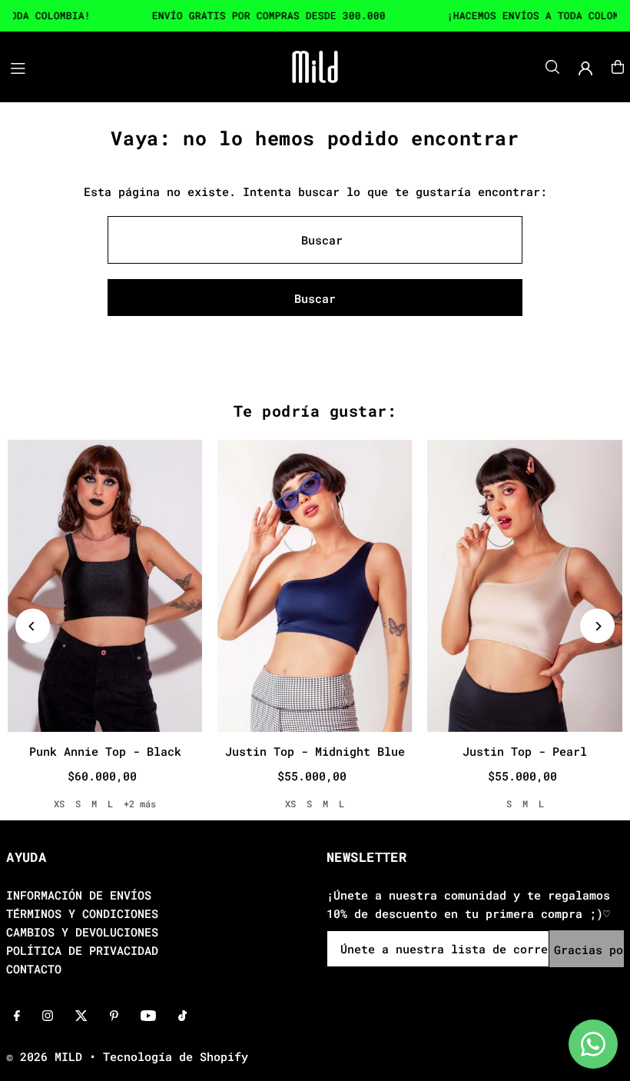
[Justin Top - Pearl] (525, 586)
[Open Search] (552, 67)
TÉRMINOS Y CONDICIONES (82, 913)
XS (59, 803)
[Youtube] (148, 1016)
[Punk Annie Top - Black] (105, 586)
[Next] (597, 626)
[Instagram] (47, 1016)
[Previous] (32, 626)
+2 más (140, 803)
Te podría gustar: (315, 411)
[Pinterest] (114, 1016)
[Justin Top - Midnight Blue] (314, 586)
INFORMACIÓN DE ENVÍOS (78, 895)
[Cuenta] (585, 68)
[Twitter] (81, 1016)
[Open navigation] (130, 66)
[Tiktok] (182, 1016)
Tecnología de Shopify (175, 1056)
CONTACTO (33, 968)
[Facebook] (17, 1016)
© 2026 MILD (44, 1056)
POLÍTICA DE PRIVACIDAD (82, 950)
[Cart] (618, 67)
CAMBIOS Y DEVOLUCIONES (82, 932)
